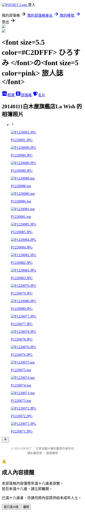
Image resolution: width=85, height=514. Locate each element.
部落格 (27, 95)
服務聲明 (52, 453)
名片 (41, 95)
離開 (26, 507)
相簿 (11, 95)
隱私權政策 (34, 453)
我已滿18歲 (11, 507)
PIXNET (26, 448)
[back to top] (5, 440)
